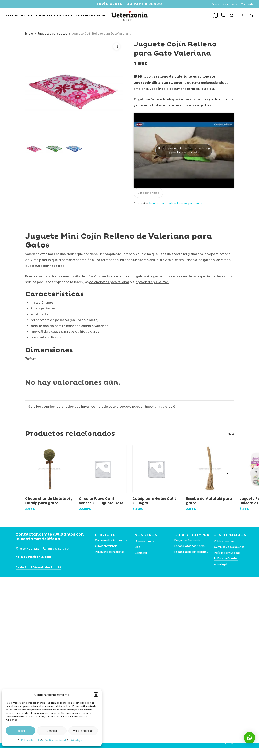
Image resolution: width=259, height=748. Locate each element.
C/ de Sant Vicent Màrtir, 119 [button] (38, 567)
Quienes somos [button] (144, 541)
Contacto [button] (141, 552)
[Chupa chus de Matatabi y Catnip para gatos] (49, 469)
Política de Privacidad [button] (227, 552)
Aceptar (20, 730)
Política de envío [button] (224, 541)
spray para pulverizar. (152, 282)
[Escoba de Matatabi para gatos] (210, 469)
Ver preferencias (83, 730)
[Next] (226, 474)
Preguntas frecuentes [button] (188, 540)
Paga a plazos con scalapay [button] (191, 551)
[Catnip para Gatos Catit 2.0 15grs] (156, 469)
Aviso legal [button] (220, 564)
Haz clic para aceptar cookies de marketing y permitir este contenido (184, 150)
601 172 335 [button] (29, 549)
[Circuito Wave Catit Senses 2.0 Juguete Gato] (103, 469)
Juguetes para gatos (52, 33)
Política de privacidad (57, 740)
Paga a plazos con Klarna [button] (189, 545)
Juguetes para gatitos (162, 203)
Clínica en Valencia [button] (106, 545)
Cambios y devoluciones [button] (229, 546)
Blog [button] (137, 546)
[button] (96, 694)
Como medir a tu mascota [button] (111, 540)
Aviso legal (76, 740)
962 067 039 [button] (58, 549)
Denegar (51, 730)
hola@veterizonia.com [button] (33, 557)
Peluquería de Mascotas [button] (109, 551)
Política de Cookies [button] (226, 558)
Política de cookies (32, 740)
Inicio (29, 33)
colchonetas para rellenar (109, 282)
